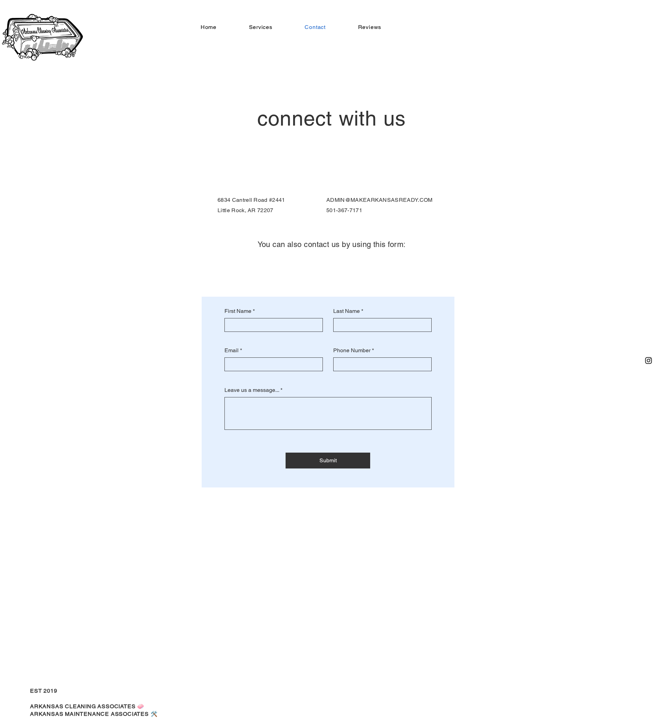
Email (231, 350)
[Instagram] (648, 360)
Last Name (346, 311)
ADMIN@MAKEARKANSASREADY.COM (379, 200)
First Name (237, 311)
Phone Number (352, 350)
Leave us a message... (251, 390)
